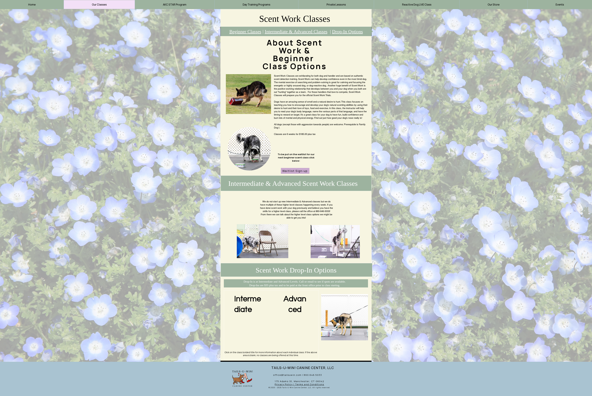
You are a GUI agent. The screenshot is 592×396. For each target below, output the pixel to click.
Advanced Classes (310, 31)
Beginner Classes (245, 31)
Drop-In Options (347, 31)
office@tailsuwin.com (287, 374)
